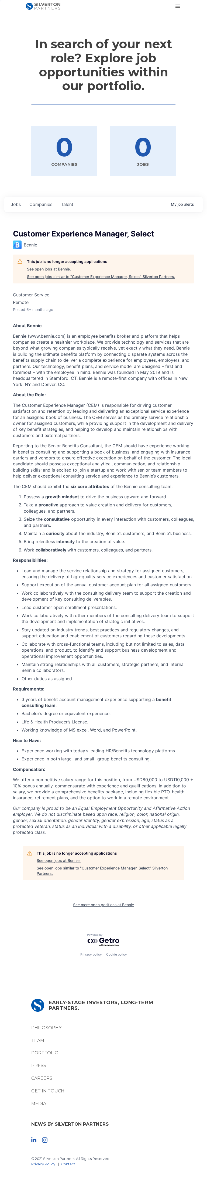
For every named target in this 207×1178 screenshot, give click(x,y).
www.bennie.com (46, 336)
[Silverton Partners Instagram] (44, 1139)
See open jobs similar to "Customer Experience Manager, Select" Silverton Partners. (101, 276)
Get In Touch (47, 1091)
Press (38, 1065)
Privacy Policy (43, 1164)
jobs (16, 204)
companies (40, 204)
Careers (41, 1078)
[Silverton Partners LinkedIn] (33, 1139)
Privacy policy (91, 954)
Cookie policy (116, 954)
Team (37, 1040)
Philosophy (46, 1027)
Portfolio (44, 1052)
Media (38, 1103)
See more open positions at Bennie (103, 904)
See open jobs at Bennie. (49, 269)
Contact (68, 1164)
